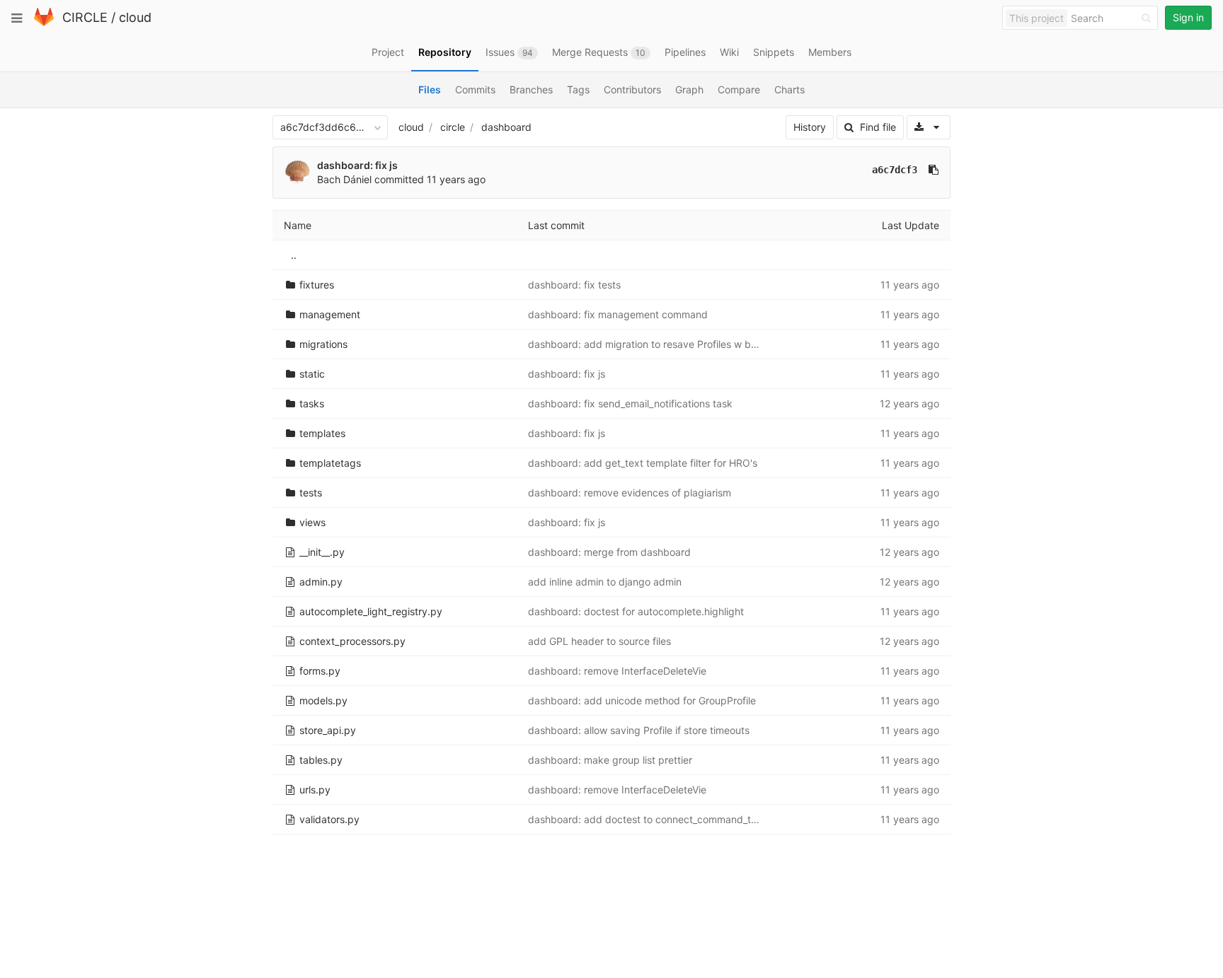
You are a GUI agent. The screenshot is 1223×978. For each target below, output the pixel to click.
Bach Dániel (344, 179)
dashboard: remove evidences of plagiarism (629, 493)
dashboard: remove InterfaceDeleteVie (617, 671)
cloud (135, 17)
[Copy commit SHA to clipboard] (933, 170)
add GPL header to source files (599, 641)
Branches (531, 89)
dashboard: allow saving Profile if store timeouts (639, 730)
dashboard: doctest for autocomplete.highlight (636, 611)
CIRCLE (85, 17)
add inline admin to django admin (605, 582)
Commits (475, 89)
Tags (578, 89)
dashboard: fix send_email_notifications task (630, 403)
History (809, 127)
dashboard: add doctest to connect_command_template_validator (680, 819)
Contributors (632, 89)
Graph (689, 89)
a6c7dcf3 (894, 169)
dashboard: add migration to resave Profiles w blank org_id (664, 344)
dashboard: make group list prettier (610, 760)
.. (294, 255)
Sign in (1188, 17)
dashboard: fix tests (574, 285)
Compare (739, 89)
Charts (789, 89)
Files (429, 89)
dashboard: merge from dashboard (609, 552)
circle (452, 127)
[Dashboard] (44, 23)
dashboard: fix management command (618, 314)
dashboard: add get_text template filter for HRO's (642, 463)
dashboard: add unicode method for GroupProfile (642, 700)
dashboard (506, 127)
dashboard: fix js (357, 165)
